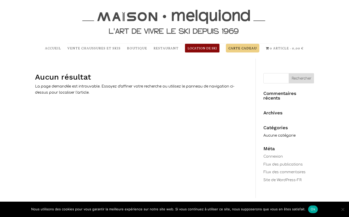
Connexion (273, 156)
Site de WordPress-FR (282, 180)
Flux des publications (283, 164)
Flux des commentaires (284, 172)
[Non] (342, 209)
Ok (313, 209)
